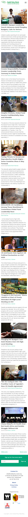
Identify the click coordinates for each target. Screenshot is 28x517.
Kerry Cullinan (11, 259)
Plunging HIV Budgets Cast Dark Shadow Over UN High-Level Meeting (12, 342)
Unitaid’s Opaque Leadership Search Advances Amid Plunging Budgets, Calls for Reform (14, 27)
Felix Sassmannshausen (13, 31)
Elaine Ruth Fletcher (13, 165)
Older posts (4, 452)
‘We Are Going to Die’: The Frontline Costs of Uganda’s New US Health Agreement (12, 384)
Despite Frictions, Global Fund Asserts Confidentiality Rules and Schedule (13, 115)
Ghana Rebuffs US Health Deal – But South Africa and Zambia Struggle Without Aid (14, 426)
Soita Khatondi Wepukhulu (15, 388)
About (14, 482)
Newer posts (23, 452)
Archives (14, 487)
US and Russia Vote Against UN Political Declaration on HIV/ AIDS (13, 255)
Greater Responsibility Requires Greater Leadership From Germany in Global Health (13, 71)
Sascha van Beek (12, 75)
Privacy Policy (14, 485)
